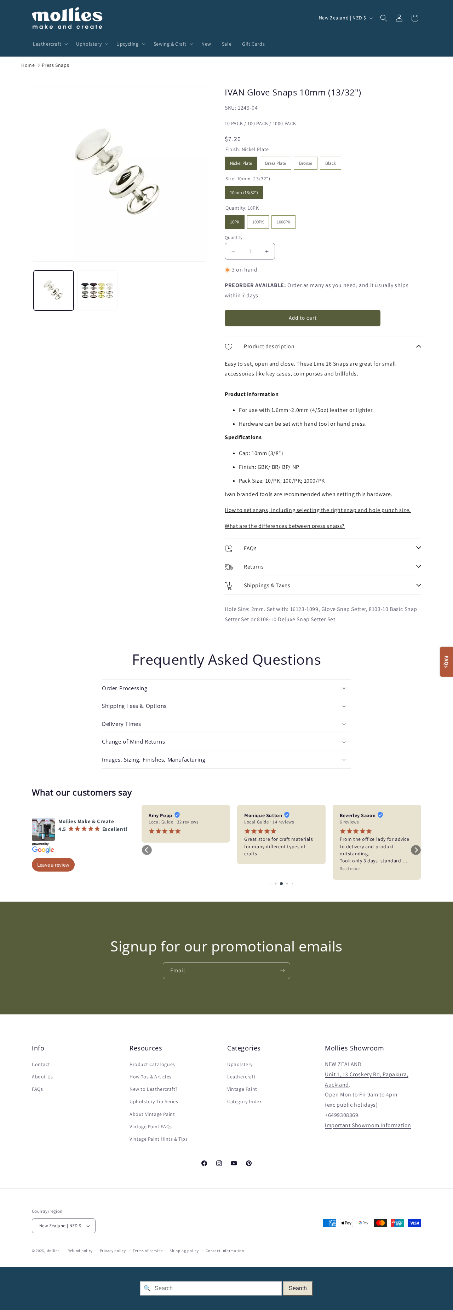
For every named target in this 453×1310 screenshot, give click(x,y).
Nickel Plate (241, 161)
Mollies (53, 1250)
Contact (41, 1064)
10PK (235, 220)
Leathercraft (241, 1076)
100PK (258, 220)
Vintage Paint (242, 1089)
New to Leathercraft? (154, 1089)
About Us (42, 1076)
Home (28, 65)
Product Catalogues (152, 1064)
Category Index (244, 1101)
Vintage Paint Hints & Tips (159, 1139)
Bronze (305, 161)
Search (298, 1288)
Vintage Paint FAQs (151, 1126)
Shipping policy (184, 1250)
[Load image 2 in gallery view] (97, 290)
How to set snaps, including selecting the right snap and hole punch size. (318, 510)
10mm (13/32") (244, 191)
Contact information (225, 1250)
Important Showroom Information (368, 1125)
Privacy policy (113, 1250)
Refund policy (80, 1250)
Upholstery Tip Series (154, 1101)
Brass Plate (275, 161)
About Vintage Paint (152, 1114)
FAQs (37, 1089)
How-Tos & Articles (151, 1076)
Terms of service (147, 1250)
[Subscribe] (282, 970)
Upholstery (240, 1064)
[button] (49, 43)
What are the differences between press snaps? (285, 526)
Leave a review (53, 864)
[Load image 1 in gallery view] (54, 290)
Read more (350, 869)
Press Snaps (55, 65)
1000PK (283, 220)
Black (330, 161)
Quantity (233, 237)
